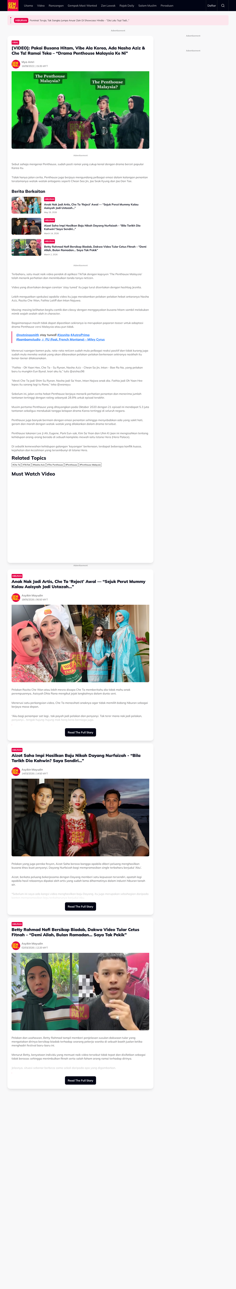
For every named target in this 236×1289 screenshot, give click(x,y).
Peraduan (167, 5)
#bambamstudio (28, 339)
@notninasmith (27, 335)
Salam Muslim (147, 5)
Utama (28, 5)
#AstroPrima (79, 335)
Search (222, 5)
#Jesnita (63, 335)
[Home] (12, 5)
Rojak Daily (127, 5)
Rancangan (56, 5)
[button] (10, 17)
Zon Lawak (108, 5)
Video (41, 5)
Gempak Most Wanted (82, 5)
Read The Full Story (80, 732)
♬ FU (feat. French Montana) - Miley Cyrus (73, 339)
